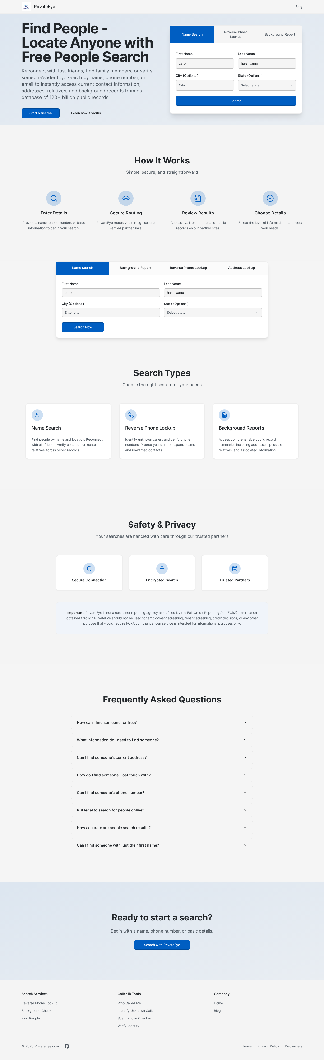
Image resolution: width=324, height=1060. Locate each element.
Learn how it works (86, 113)
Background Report (280, 34)
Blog (299, 7)
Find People (31, 1018)
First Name (184, 54)
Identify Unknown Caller (136, 1011)
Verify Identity (128, 1026)
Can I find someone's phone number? (110, 792)
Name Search (192, 34)
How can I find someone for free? (107, 722)
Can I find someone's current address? (112, 757)
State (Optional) (250, 75)
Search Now (82, 327)
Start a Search (40, 113)
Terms (247, 1046)
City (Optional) (187, 75)
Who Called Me (129, 1003)
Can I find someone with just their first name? (118, 845)
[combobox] (267, 85)
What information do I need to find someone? (118, 740)
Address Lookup (241, 268)
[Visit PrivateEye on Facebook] (67, 1046)
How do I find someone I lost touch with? (114, 775)
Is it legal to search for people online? (110, 810)
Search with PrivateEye (162, 945)
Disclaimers (293, 1046)
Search (236, 101)
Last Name (246, 54)
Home (218, 1003)
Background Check (36, 1011)
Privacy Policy (268, 1046)
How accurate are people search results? (114, 827)
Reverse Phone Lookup (236, 34)
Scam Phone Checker (134, 1018)
